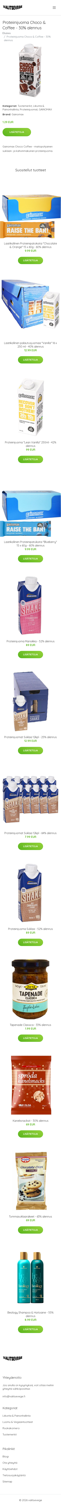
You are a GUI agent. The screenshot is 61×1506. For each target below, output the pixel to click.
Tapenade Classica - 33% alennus (30, 1025)
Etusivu (7, 33)
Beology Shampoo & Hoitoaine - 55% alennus (30, 1314)
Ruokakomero (11, 1428)
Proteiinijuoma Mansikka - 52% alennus (31, 641)
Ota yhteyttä (10, 1462)
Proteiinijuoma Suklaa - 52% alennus (30, 929)
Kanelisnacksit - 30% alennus (30, 1120)
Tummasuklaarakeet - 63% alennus (30, 1216)
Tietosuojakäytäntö (14, 1475)
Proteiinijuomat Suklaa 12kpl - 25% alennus (30, 737)
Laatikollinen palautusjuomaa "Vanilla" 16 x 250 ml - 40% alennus (30, 344)
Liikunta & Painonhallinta (16, 1415)
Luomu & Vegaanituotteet (18, 1422)
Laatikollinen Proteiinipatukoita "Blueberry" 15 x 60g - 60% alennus (30, 543)
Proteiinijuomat (29, 109)
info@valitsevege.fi (14, 1396)
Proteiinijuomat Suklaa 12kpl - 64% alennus (30, 833)
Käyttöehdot (10, 1469)
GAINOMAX (45, 109)
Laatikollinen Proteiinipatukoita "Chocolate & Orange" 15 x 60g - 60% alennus (30, 245)
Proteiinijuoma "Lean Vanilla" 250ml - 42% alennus (30, 444)
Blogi (6, 1456)
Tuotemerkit (25, 105)
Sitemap (7, 1481)
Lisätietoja (16, 132)
